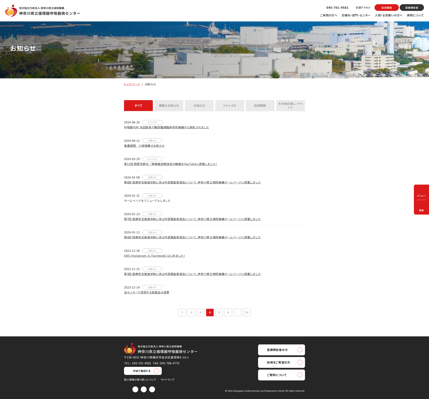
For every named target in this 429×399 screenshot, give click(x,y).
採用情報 (386, 7)
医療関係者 (411, 7)
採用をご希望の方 (278, 362)
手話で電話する (141, 371)
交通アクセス (363, 7)
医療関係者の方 (277, 350)
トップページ (132, 84)
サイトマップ (167, 379)
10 (247, 312)
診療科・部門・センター (356, 15)
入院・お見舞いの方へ (389, 15)
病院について (415, 15)
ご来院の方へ (329, 15)
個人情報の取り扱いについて (140, 379)
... (237, 312)
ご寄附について (277, 375)
